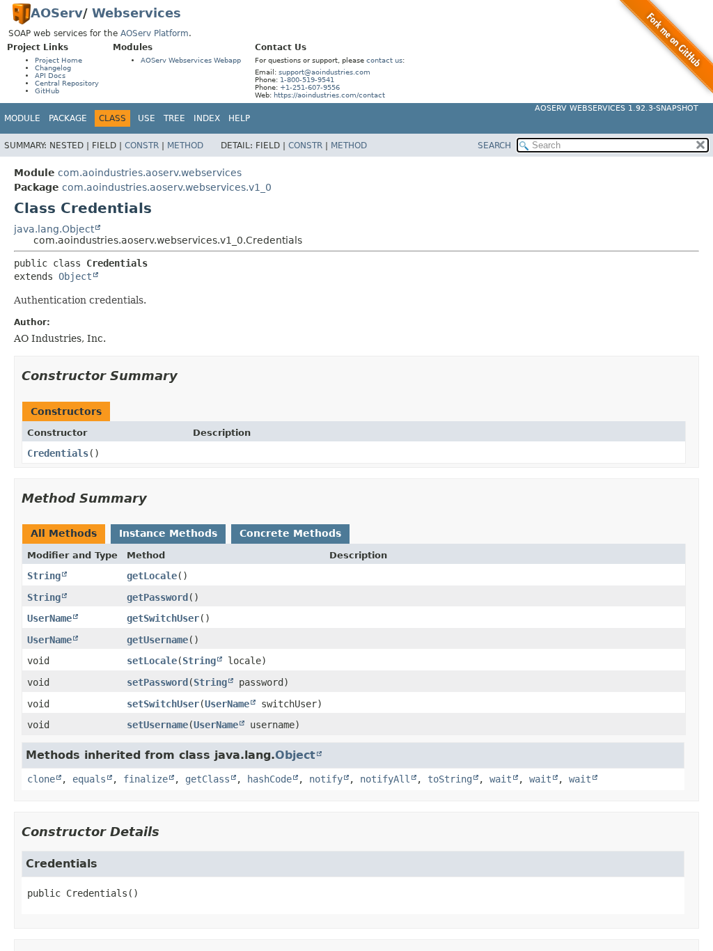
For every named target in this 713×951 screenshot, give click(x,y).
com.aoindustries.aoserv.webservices (150, 172)
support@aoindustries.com (324, 72)
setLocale (152, 660)
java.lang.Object (54, 229)
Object (75, 276)
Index (207, 118)
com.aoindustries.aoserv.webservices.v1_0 (167, 187)
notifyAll (385, 779)
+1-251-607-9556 (310, 87)
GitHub (47, 91)
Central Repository (67, 83)
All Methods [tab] (64, 533)
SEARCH (494, 145)
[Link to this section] (187, 375)
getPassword (157, 597)
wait (500, 779)
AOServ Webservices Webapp (191, 60)
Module (22, 118)
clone (41, 779)
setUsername (157, 724)
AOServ (57, 13)
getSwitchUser (163, 618)
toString (450, 779)
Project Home (58, 60)
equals (89, 779)
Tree (174, 118)
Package (68, 118)
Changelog (53, 68)
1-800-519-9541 (307, 80)
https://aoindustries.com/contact (329, 95)
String (44, 575)
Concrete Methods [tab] (290, 533)
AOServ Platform (154, 33)
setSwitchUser (163, 703)
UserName (49, 618)
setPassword (157, 682)
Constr (142, 145)
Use (146, 118)
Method (185, 145)
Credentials (57, 453)
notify (326, 779)
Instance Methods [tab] (168, 533)
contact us (384, 60)
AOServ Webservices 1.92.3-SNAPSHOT (616, 108)
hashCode (269, 779)
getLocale (152, 575)
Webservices (136, 13)
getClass (207, 779)
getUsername (157, 639)
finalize (145, 779)
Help (239, 118)
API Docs (50, 75)
